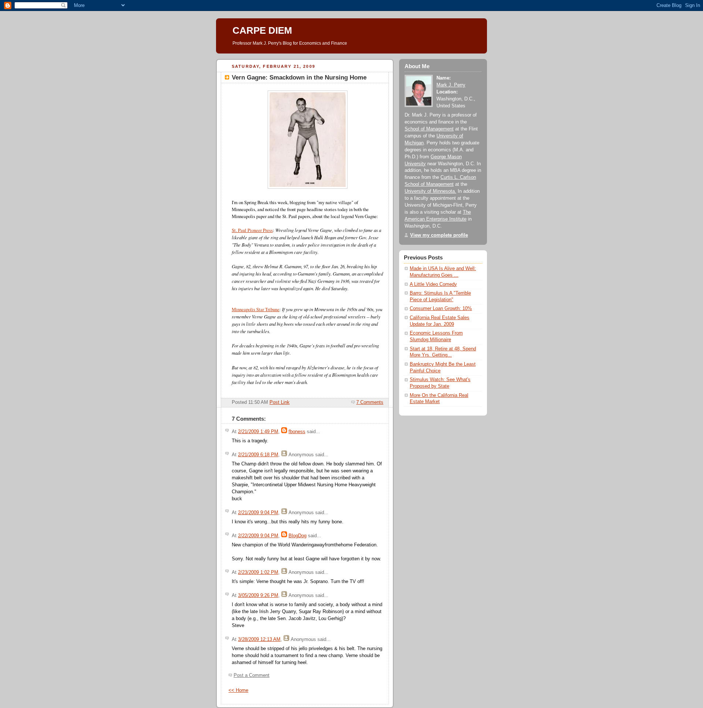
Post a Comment (251, 675)
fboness (297, 431)
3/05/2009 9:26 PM (258, 595)
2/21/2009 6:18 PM (258, 454)
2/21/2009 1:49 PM (258, 431)
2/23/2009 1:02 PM (258, 572)
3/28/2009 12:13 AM (259, 639)
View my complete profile (439, 235)
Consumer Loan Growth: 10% (441, 308)
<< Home (238, 690)
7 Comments (369, 402)
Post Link (279, 402)
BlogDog (297, 535)
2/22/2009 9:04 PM (258, 535)
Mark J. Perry (450, 85)
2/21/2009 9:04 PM (258, 512)
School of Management (429, 129)
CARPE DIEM (262, 30)
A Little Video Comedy (433, 284)
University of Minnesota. (430, 191)
